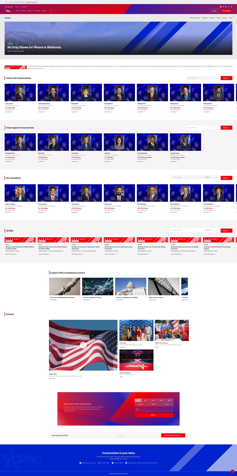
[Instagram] (223, 6)
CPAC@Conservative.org (128, 374)
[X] (229, 6)
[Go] (232, 471)
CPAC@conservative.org (176, 344)
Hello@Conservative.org (88, 463)
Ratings (7, 18)
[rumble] (226, 6)
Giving (17, 6)
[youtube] (220, 6)
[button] (51, 11)
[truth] (231, 6)
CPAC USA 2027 (9, 6)
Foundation (24, 6)
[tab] (138, 400)
